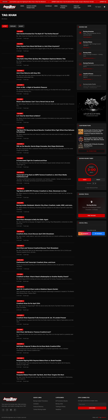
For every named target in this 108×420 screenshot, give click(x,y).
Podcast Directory (77, 6)
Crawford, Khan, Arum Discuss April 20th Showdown (35, 234)
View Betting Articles (88, 58)
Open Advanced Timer (92, 187)
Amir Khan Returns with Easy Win (28, 73)
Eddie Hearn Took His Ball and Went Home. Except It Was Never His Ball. (73, 1)
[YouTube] (10, 409)
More (89, 6)
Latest (5, 26)
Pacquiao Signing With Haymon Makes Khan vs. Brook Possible (39, 360)
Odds (56, 6)
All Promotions (91, 151)
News (22, 6)
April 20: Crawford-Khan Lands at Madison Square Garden (37, 289)
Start (84, 179)
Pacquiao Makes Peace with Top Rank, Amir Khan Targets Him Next (40, 375)
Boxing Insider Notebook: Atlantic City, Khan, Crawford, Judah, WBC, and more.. (45, 205)
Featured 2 (20, 70)
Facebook (99, 233)
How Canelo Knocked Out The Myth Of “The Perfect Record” (38, 34)
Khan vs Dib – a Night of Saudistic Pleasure (32, 87)
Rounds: (89, 183)
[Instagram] (7, 409)
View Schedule (87, 37)
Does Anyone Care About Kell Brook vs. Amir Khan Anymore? (38, 46)
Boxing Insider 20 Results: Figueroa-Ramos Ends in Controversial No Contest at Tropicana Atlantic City (94, 131)
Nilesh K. (104, 417)
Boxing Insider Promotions (31, 6)
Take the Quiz (91, 215)
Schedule (48, 6)
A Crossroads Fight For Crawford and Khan (32, 160)
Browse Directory (87, 68)
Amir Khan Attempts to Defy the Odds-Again (32, 219)
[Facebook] (14, 409)
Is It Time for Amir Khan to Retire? (28, 116)
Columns (19, 31)
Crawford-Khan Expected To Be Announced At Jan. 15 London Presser (41, 318)
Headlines (20, 56)
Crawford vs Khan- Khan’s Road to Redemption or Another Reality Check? (43, 276)
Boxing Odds (59, 403)
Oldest (21, 26)
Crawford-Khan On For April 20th (28, 303)
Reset (98, 179)
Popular (13, 26)
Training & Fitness (63, 6)
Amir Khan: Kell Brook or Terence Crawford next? (34, 332)
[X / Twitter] (3, 409)
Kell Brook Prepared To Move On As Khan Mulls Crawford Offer (39, 346)
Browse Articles (87, 79)
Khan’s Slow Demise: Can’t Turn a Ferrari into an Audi (35, 101)
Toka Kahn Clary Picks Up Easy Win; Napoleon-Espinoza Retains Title (41, 59)
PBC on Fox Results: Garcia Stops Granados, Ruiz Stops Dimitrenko (40, 146)
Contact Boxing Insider (39, 409)
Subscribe (92, 408)
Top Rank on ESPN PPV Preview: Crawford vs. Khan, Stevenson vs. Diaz (41, 191)
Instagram (85, 233)
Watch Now (86, 47)
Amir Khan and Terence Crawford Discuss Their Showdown (37, 248)
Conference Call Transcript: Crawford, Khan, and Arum (36, 262)
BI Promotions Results (62, 401)
